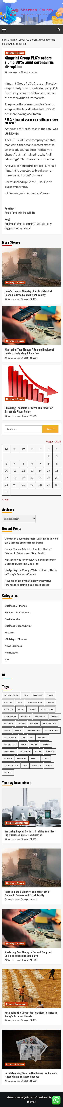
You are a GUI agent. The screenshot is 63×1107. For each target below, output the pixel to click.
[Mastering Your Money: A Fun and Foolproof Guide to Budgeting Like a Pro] (31, 325)
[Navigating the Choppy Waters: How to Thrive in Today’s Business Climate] (31, 988)
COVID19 (8, 709)
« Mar (5, 499)
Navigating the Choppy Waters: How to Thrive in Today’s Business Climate (31, 572)
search (8, 758)
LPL (31, 737)
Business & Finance (16, 605)
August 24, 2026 (30, 299)
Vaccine (36, 765)
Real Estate (11, 652)
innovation (51, 730)
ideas (7, 730)
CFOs (19, 702)
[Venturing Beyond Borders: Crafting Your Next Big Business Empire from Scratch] (31, 807)
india (18, 730)
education (47, 709)
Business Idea (12, 619)
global (55, 716)
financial (40, 716)
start (46, 758)
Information (33, 730)
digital (32, 709)
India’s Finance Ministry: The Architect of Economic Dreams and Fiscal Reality (28, 293)
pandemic (9, 751)
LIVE (23, 737)
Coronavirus (34, 702)
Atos (25, 695)
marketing (10, 744)
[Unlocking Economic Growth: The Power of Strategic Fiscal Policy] (31, 384)
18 (14, 477)
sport (8, 659)
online (46, 744)
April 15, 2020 (30, 72)
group (21, 723)
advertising (11, 695)
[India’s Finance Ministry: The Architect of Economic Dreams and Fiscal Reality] (31, 267)
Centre (8, 702)
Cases (50, 695)
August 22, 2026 (30, 416)
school (50, 751)
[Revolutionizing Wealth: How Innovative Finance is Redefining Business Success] (31, 1049)
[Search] (59, 29)
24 (6, 484)
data (21, 709)
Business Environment (18, 612)
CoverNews (42, 1097)
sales (38, 751)
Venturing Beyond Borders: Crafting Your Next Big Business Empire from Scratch (31, 540)
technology (11, 765)
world (8, 772)
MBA (23, 744)
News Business (13, 645)
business (37, 695)
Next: (28, 223)
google (8, 723)
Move (34, 744)
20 (31, 477)
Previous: (20, 210)
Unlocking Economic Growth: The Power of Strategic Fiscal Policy (29, 410)
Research (25, 751)
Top (25, 765)
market (42, 737)
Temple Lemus (14, 72)
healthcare (49, 723)
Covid (50, 702)
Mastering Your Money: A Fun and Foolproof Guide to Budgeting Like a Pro (29, 351)
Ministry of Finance (15, 52)
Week (49, 765)
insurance (10, 737)
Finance (9, 632)
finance (25, 716)
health (34, 723)
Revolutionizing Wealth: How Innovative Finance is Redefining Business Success (28, 582)
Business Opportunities (18, 625)
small (34, 758)
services (21, 758)
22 (48, 477)
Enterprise (10, 716)
